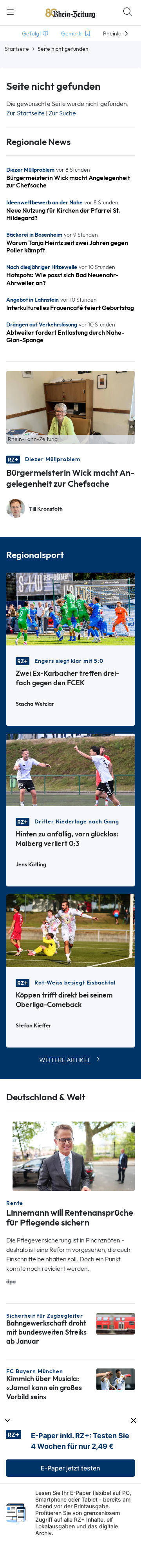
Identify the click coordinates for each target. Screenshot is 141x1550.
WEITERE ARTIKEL (65, 1060)
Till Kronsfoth (46, 509)
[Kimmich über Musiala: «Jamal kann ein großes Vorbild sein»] (115, 1378)
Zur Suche (62, 113)
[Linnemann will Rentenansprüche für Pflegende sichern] (74, 1155)
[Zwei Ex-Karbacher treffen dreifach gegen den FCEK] (70, 608)
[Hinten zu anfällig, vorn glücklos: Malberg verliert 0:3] (70, 769)
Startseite (17, 48)
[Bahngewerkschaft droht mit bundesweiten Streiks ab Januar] (115, 1323)
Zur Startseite (25, 113)
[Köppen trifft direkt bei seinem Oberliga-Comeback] (70, 930)
